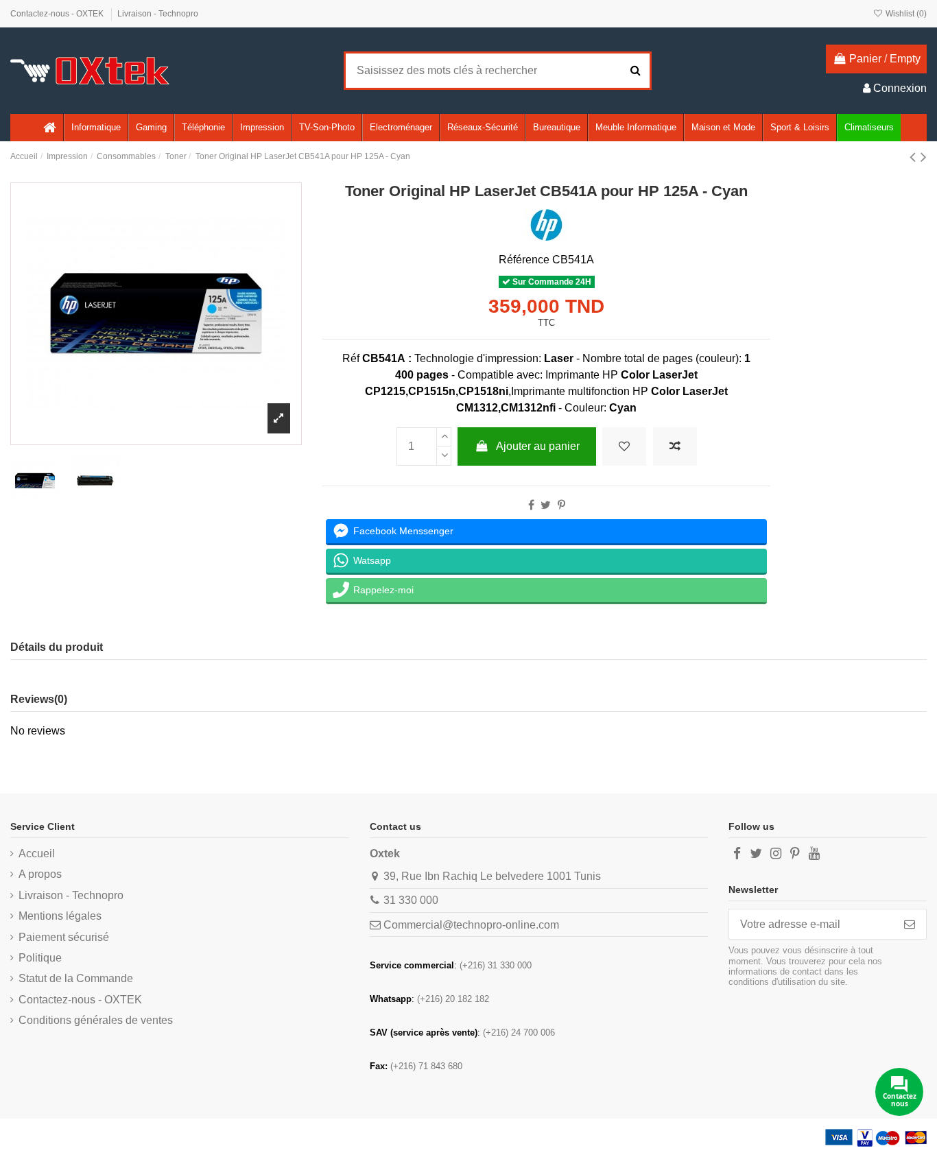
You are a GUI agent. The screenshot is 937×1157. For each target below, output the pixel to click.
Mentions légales (60, 916)
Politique (40, 958)
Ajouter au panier (538, 446)
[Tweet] (546, 505)
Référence (524, 259)
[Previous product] (915, 156)
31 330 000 (410, 900)
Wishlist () (905, 14)
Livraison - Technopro (157, 14)
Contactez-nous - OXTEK (58, 14)
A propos (40, 874)
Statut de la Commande (76, 978)
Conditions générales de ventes (96, 1020)
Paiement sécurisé (64, 937)
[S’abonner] (909, 924)
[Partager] (531, 505)
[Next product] (924, 156)
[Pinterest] (561, 505)
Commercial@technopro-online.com (471, 925)
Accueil (37, 853)
